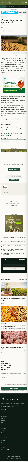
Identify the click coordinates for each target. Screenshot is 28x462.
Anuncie (3, 445)
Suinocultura (3, 422)
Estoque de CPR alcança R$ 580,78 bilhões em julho (14, 245)
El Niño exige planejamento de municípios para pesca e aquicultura (14, 238)
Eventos (3, 418)
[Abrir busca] (22, 2)
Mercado (3, 420)
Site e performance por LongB (14, 456)
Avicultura (3, 414)
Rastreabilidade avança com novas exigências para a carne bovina (14, 254)
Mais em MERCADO (23, 279)
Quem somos (4, 432)
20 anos (3, 430)
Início (11, 201)
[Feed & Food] (10, 2)
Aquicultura (3, 411)
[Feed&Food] (9, 398)
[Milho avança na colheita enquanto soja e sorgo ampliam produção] (14, 314)
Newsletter (3, 447)
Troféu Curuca (4, 437)
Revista (2, 435)
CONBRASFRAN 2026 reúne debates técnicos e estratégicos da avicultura (13, 250)
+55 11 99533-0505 (5, 449)
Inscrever (13, 268)
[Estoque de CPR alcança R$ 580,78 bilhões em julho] (14, 289)
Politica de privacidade (11, 458)
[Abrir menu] (26, 2)
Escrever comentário (14, 169)
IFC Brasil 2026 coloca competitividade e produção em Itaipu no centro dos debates (14, 242)
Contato (3, 442)
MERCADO (4, 17)
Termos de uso (18, 458)
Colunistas (3, 428)
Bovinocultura (4, 416)
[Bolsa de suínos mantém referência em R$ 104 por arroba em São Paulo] (14, 337)
